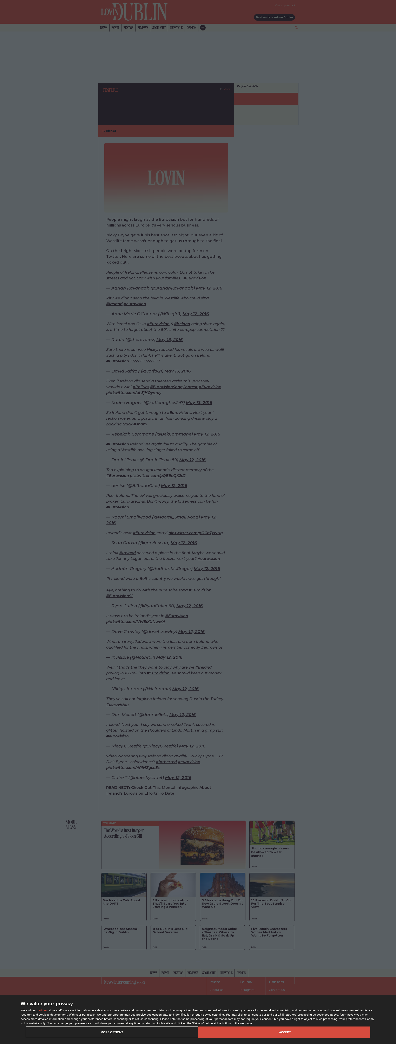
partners (42, 1010)
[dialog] (198, 1019)
